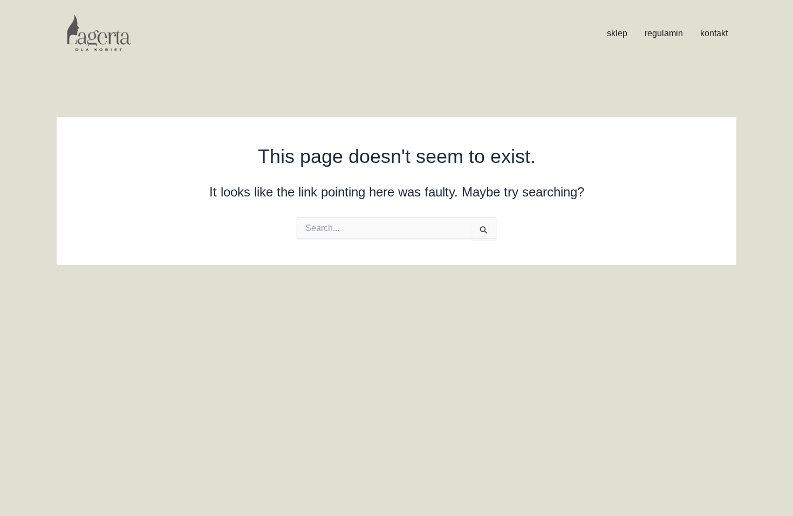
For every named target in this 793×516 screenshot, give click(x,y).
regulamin (664, 33)
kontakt (714, 33)
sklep (617, 33)
